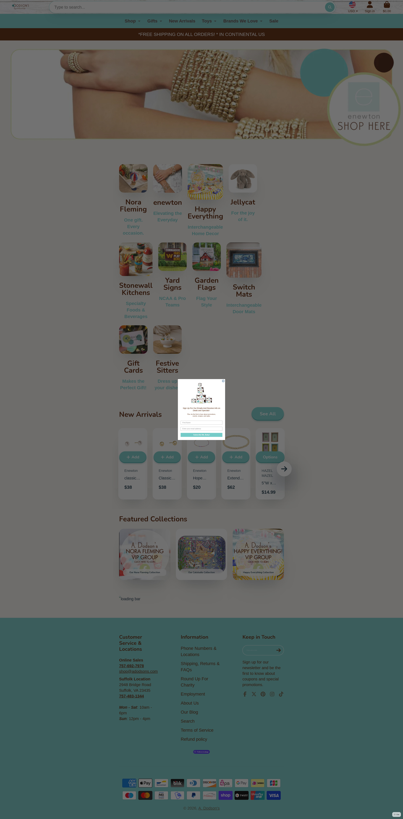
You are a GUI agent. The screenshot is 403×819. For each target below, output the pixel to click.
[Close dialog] (223, 381)
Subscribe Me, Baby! (201, 435)
